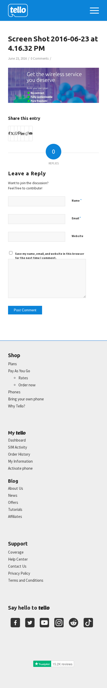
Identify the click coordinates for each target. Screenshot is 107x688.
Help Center (18, 559)
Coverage (16, 552)
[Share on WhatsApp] (15, 133)
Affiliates (15, 516)
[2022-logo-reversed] (44, 10)
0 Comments (40, 58)
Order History (19, 454)
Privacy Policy (19, 573)
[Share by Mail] (30, 133)
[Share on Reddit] (26, 133)
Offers (13, 502)
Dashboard (17, 440)
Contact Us (17, 566)
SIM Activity (17, 447)
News (12, 495)
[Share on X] (12, 133)
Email (76, 218)
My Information (20, 461)
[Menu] (92, 10)
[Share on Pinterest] (19, 133)
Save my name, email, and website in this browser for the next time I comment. (49, 256)
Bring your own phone (26, 398)
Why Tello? (16, 406)
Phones (14, 391)
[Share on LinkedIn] (22, 133)
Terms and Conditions (25, 580)
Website (77, 236)
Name (77, 200)
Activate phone (20, 468)
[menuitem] (92, 10)
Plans (12, 363)
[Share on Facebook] (9, 133)
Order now (27, 384)
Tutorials (15, 509)
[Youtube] (44, 622)
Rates (23, 377)
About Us (15, 488)
